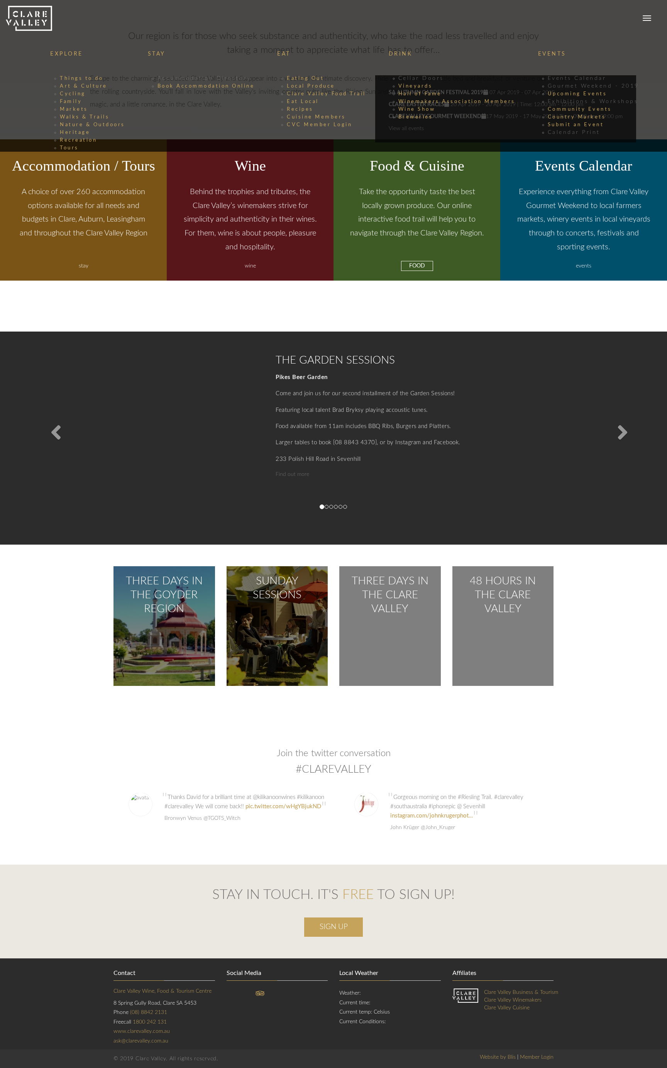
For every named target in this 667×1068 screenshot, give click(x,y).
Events (552, 54)
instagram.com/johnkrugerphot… (431, 816)
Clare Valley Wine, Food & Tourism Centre (162, 991)
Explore (66, 54)
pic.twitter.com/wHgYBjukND (283, 806)
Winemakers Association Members (456, 101)
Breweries (415, 117)
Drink (401, 54)
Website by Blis (498, 1057)
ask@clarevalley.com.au (140, 1041)
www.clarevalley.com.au (141, 1031)
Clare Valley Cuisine (507, 1007)
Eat (284, 54)
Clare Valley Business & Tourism (521, 992)
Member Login (537, 1057)
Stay (157, 54)
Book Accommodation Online (206, 86)
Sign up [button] (334, 927)
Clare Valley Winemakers (513, 1000)
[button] (50, 438)
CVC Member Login (319, 124)
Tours (69, 148)
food (417, 266)
